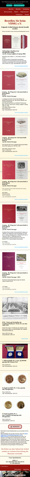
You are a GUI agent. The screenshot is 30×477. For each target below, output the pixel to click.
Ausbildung (26, 9)
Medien (16, 11)
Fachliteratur (19, 14)
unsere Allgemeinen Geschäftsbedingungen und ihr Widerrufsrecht (14, 435)
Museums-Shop (8, 11)
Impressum (26, 469)
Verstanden (9, 5)
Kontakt (27, 14)
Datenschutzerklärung (19, 5)
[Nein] (28, 3)
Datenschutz (18, 469)
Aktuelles (18, 9)
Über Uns (11, 9)
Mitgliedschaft (24, 11)
